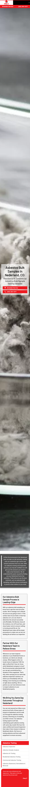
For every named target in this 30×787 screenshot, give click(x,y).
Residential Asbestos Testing (11, 757)
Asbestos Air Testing (9, 753)
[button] (29, 2)
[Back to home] (6, 2)
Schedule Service (7, 6)
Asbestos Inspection (9, 746)
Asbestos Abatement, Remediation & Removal (14, 764)
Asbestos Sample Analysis (11, 750)
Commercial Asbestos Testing (12, 760)
